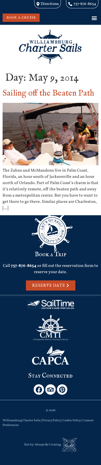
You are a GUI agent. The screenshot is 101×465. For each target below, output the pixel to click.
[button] (94, 18)
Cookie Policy (71, 420)
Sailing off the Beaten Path (48, 93)
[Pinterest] (62, 389)
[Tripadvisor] (50, 389)
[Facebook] (39, 389)
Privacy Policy (51, 420)
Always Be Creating (48, 445)
